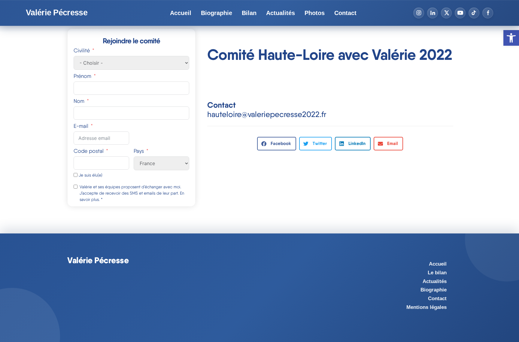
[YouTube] (460, 13)
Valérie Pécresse (56, 13)
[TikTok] (474, 13)
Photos (315, 13)
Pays (139, 151)
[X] (446, 13)
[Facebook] (487, 13)
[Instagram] (418, 13)
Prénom (82, 76)
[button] (276, 143)
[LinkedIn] (432, 13)
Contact (345, 13)
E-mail (81, 126)
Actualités (280, 13)
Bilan (249, 13)
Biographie (216, 13)
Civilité (82, 50)
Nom (79, 101)
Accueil (180, 13)
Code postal (89, 151)
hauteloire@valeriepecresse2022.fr (266, 114)
